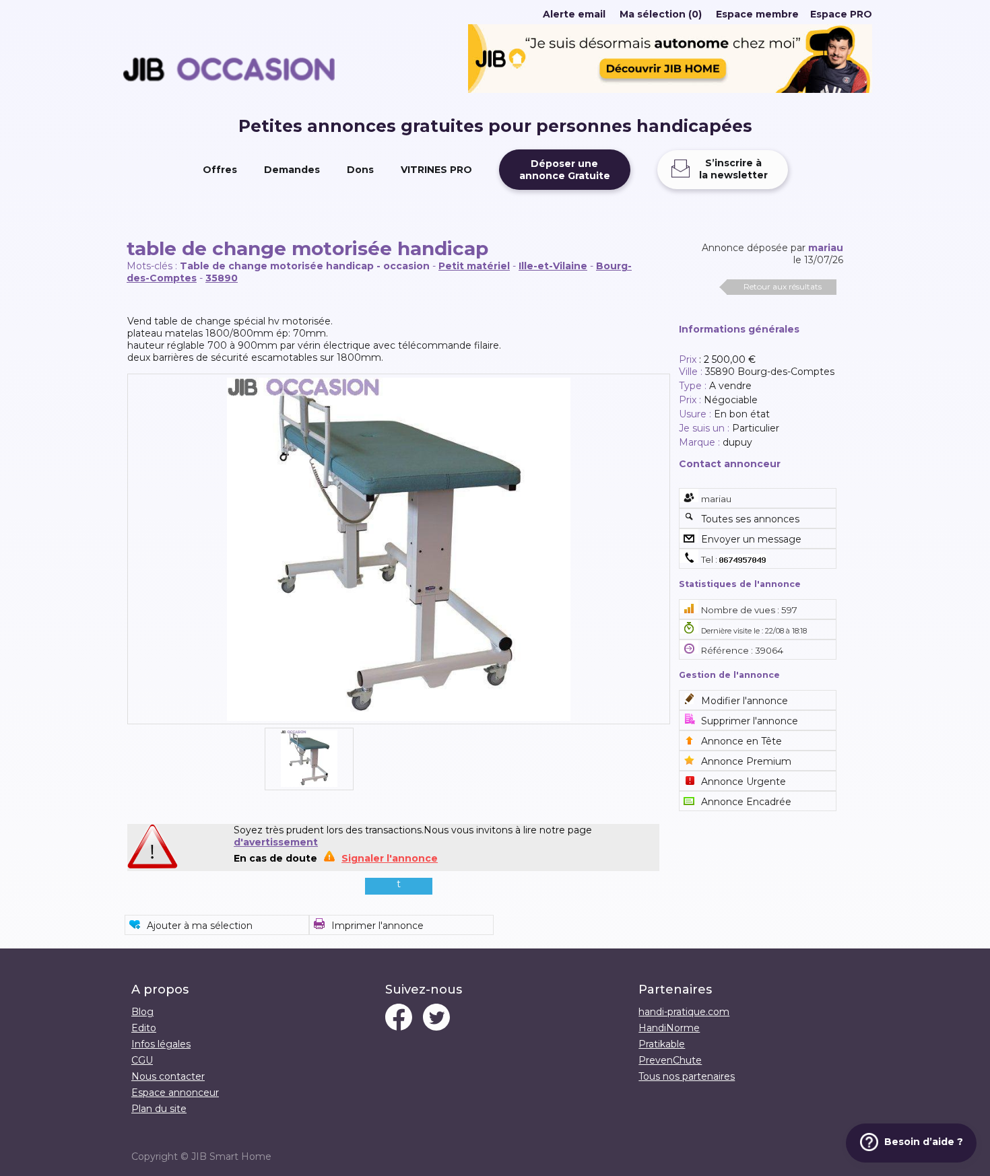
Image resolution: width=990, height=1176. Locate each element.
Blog (142, 1012)
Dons (360, 170)
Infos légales (161, 1044)
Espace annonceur (175, 1092)
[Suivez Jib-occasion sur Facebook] (399, 1018)
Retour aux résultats (783, 286)
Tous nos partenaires (686, 1076)
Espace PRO (841, 14)
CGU (142, 1060)
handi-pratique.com (683, 1012)
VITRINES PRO (436, 170)
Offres (220, 170)
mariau (825, 248)
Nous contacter (168, 1076)
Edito (143, 1028)
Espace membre (757, 14)
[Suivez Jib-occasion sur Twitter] (436, 1018)
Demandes (292, 170)
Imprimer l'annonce (377, 926)
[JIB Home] (670, 89)
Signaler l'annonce (389, 858)
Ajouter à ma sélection (200, 926)
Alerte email (574, 14)
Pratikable (661, 1044)
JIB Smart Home (231, 1156)
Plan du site (159, 1109)
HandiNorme (669, 1028)
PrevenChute (670, 1060)
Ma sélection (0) (661, 14)
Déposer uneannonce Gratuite (564, 170)
